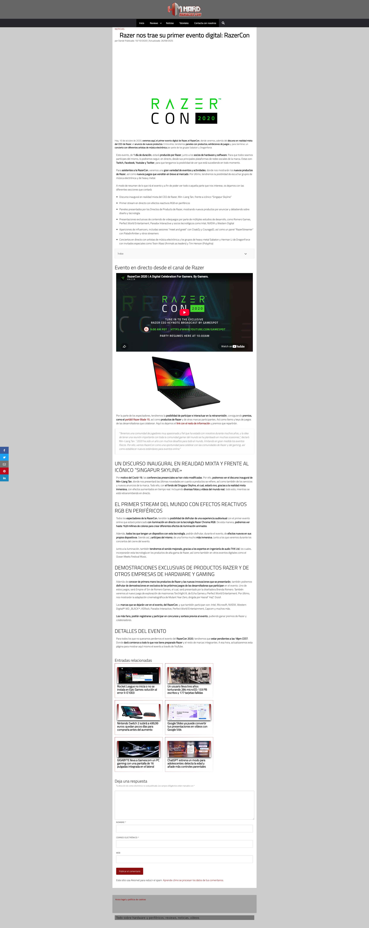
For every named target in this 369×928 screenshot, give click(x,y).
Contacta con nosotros (205, 23)
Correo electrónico (127, 837)
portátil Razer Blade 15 (137, 419)
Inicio (141, 23)
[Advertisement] (184, 66)
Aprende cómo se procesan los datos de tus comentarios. (193, 880)
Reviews (154, 23)
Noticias (170, 23)
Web (118, 852)
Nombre (121, 822)
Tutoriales (184, 23)
